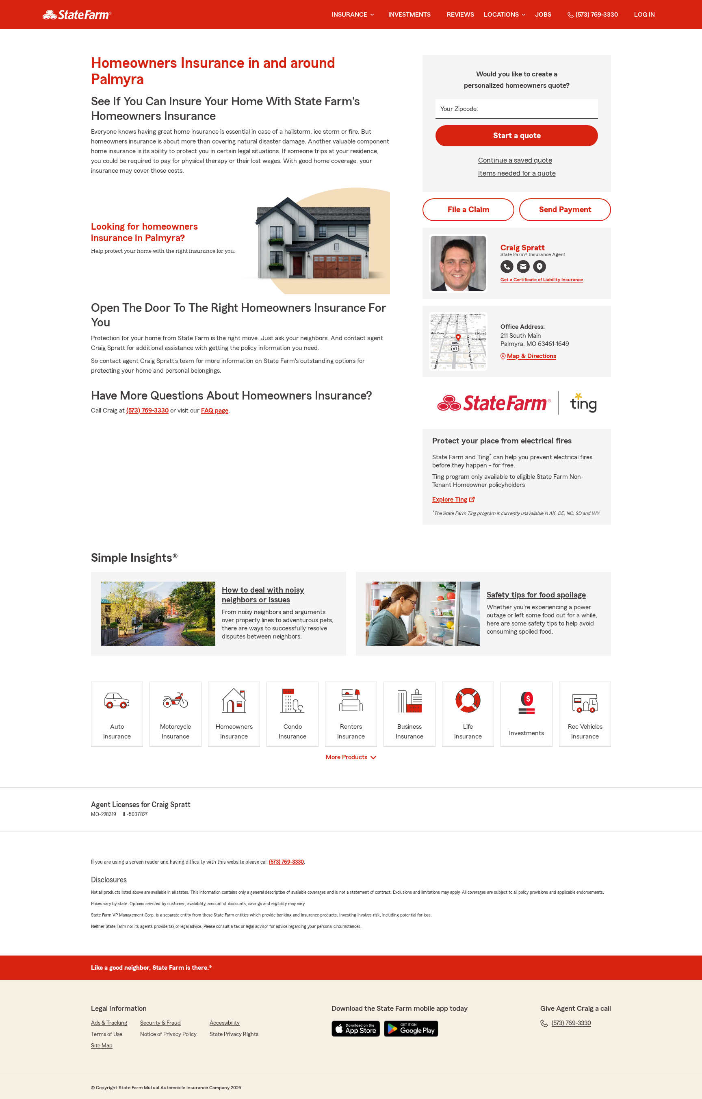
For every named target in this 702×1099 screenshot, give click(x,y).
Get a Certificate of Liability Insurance (541, 279)
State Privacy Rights (234, 1034)
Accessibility (225, 1023)
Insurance (349, 14)
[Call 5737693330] (507, 266)
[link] (77, 15)
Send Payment (565, 210)
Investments (409, 14)
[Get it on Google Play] (411, 1029)
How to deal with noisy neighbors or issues (263, 595)
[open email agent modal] (523, 267)
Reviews (460, 14)
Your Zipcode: (459, 109)
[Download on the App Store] (356, 1029)
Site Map (102, 1046)
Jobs (543, 14)
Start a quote (517, 136)
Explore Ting (449, 499)
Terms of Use (106, 1034)
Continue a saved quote (515, 160)
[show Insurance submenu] (370, 15)
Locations (501, 14)
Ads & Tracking (109, 1023)
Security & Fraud (160, 1023)
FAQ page (214, 410)
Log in (644, 14)
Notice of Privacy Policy (168, 1034)
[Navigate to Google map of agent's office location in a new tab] (539, 266)
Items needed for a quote (517, 173)
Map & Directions (531, 356)
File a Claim (469, 210)
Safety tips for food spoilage (536, 595)
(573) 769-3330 (597, 14)
